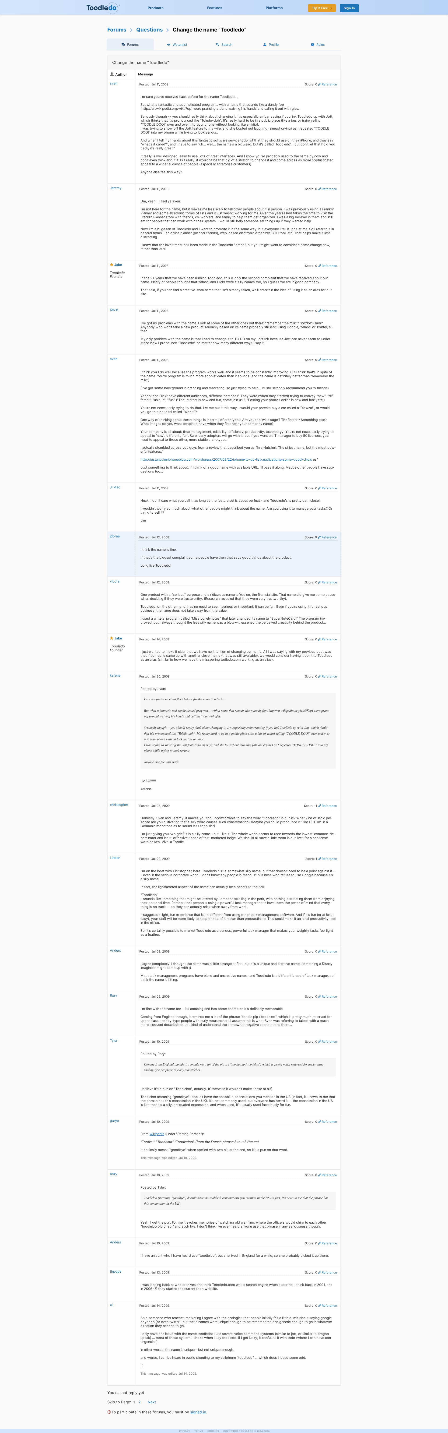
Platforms (274, 8)
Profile (274, 44)
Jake (118, 265)
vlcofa (114, 581)
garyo (114, 1120)
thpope (115, 1271)
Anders (115, 950)
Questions (149, 29)
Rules (320, 44)
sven (113, 83)
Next (152, 1402)
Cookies (213, 1431)
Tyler (113, 1040)
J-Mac (115, 487)
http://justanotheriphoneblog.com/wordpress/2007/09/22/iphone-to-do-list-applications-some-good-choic (226, 459)
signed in (198, 1412)
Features (214, 8)
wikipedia (157, 1134)
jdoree (115, 536)
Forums (116, 29)
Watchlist (180, 44)
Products (156, 8)
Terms (198, 1431)
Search (226, 44)
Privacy (184, 1431)
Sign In (349, 8)
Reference (329, 84)
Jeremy (116, 188)
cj (111, 1304)
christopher (119, 805)
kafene (115, 675)
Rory (113, 995)
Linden (115, 858)
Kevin (114, 310)
